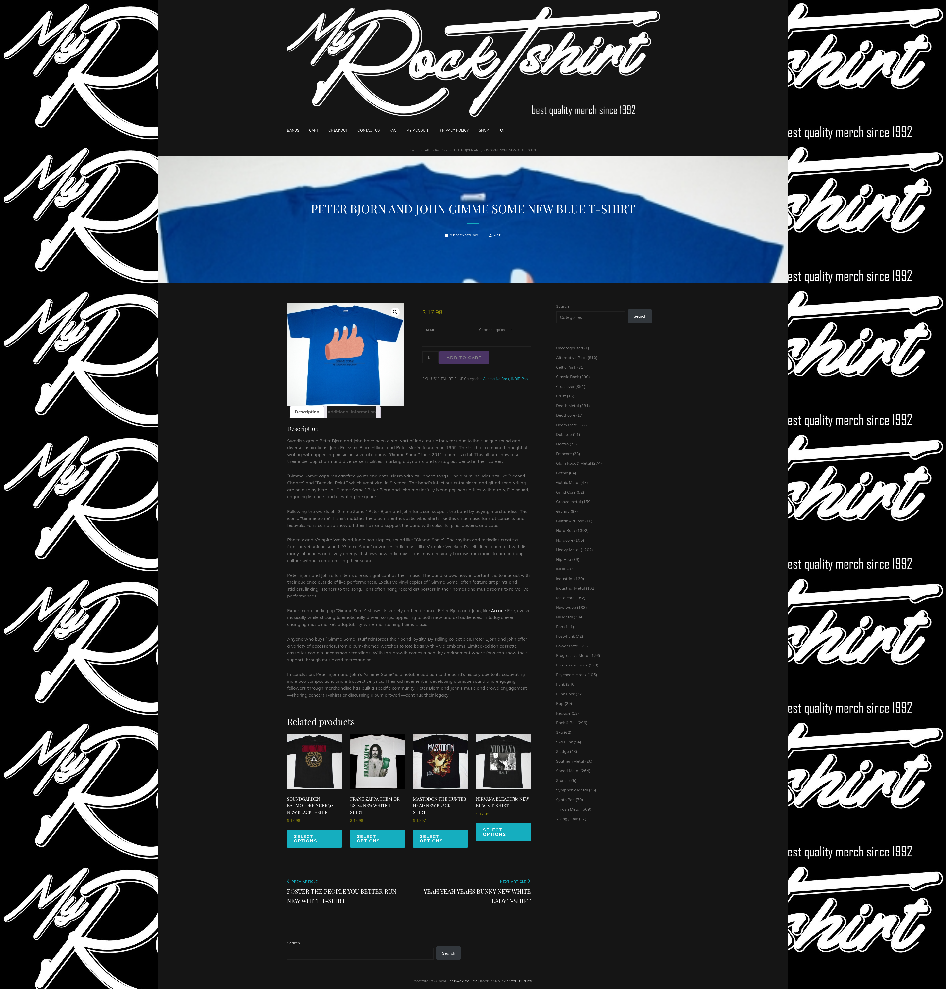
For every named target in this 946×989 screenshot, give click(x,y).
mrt (497, 235)
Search (562, 306)
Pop (525, 379)
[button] (395, 312)
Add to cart (464, 357)
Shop (484, 130)
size (430, 329)
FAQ (393, 130)
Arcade (498, 610)
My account (418, 130)
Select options (305, 839)
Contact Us (368, 130)
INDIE (515, 379)
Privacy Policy (454, 130)
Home (414, 150)
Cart (314, 130)
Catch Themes (519, 981)
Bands (293, 130)
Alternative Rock (436, 150)
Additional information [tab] (351, 412)
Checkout (338, 130)
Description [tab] (307, 412)
